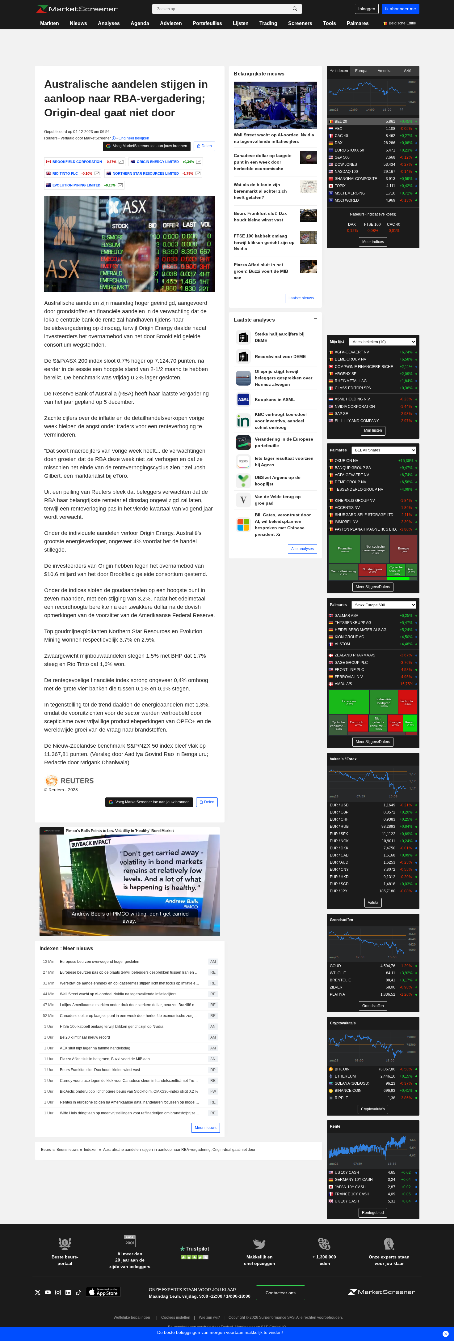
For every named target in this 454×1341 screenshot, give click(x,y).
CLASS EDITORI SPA (353, 388)
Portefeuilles (207, 23)
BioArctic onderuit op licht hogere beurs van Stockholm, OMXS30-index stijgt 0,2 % (129, 1091)
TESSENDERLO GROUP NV (359, 489)
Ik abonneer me (400, 8)
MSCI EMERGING (350, 193)
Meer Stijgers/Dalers (373, 587)
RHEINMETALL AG (351, 381)
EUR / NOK (339, 841)
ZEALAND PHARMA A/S (355, 655)
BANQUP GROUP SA (353, 468)
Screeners (300, 23)
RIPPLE (341, 1098)
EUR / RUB (339, 826)
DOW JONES (346, 164)
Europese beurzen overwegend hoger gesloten (99, 961)
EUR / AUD (339, 862)
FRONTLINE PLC (349, 670)
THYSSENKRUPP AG (353, 623)
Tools (329, 23)
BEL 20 (341, 121)
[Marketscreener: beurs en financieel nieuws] (77, 9)
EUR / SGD (339, 884)
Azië (407, 71)
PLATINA (337, 994)
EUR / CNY (339, 869)
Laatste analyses (254, 319)
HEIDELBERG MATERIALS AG (360, 630)
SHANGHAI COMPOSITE (356, 179)
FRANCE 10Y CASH (352, 1194)
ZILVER (336, 987)
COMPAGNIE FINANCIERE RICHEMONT (366, 367)
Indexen (341, 71)
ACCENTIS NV (347, 508)
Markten (49, 23)
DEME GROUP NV (350, 359)
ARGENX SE (345, 374)
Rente (335, 1126)
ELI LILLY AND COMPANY (357, 421)
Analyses (109, 23)
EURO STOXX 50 (349, 150)
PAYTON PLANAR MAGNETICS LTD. (366, 529)
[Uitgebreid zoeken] (295, 9)
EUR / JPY (338, 891)
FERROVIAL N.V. (349, 677)
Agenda (140, 23)
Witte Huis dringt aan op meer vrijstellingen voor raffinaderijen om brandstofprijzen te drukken (130, 1113)
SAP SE (341, 414)
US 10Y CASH (347, 1172)
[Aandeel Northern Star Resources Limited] (197, 173)
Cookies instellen (175, 1317)
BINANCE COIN (348, 1090)
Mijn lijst (337, 342)
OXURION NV (346, 461)
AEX (338, 128)
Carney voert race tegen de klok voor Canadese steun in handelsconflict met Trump (130, 1080)
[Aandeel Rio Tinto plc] (96, 173)
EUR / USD (339, 805)
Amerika (385, 71)
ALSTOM (342, 644)
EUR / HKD (339, 877)
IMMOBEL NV (346, 522)
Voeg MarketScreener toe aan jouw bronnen (149, 146)
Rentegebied (373, 1213)
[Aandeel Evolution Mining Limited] (119, 185)
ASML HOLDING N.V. (353, 399)
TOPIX (340, 186)
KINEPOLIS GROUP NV (355, 500)
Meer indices (373, 242)
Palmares (358, 23)
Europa (361, 71)
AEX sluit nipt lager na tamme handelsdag (95, 1048)
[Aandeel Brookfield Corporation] (120, 161)
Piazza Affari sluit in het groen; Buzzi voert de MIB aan (105, 1059)
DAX (339, 143)
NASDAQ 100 (346, 171)
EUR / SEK (339, 834)
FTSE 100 (372, 224)
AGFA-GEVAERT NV (352, 352)
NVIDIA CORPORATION (355, 406)
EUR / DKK (339, 848)
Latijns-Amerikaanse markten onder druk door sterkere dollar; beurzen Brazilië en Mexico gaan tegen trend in (130, 1005)
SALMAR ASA (346, 615)
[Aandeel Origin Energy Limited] (198, 161)
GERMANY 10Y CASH (354, 1179)
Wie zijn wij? (209, 1317)
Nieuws (78, 23)
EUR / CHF (339, 819)
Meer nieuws (205, 1127)
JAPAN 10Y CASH (350, 1187)
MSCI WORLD (347, 200)
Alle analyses (302, 549)
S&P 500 (342, 157)
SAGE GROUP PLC (351, 662)
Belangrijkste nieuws (259, 73)
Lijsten (241, 23)
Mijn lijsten (373, 430)
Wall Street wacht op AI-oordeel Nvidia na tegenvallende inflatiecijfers (118, 994)
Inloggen (366, 8)
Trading (268, 23)
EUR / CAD (339, 855)
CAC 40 (341, 136)
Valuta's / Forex (343, 759)
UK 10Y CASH (347, 1201)
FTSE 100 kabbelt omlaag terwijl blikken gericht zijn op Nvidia (111, 1026)
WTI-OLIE (338, 973)
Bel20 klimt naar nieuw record (85, 1037)
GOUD (335, 966)
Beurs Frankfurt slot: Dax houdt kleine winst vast (100, 1070)
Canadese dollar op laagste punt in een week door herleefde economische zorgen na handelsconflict (130, 1016)
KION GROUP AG (349, 637)
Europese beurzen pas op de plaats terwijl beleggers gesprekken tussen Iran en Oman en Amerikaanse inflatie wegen (130, 972)
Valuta (373, 902)
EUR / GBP (339, 812)
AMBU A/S (343, 684)
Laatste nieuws (301, 298)
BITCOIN (342, 1069)
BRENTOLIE (340, 980)
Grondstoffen (341, 920)
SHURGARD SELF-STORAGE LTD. (364, 515)
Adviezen (171, 23)
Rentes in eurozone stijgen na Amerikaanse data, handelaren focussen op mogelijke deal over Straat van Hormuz (130, 1102)
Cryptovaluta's (343, 1023)
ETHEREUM (345, 1076)
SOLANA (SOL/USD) (352, 1083)
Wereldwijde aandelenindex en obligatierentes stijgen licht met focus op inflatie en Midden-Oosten (130, 983)
